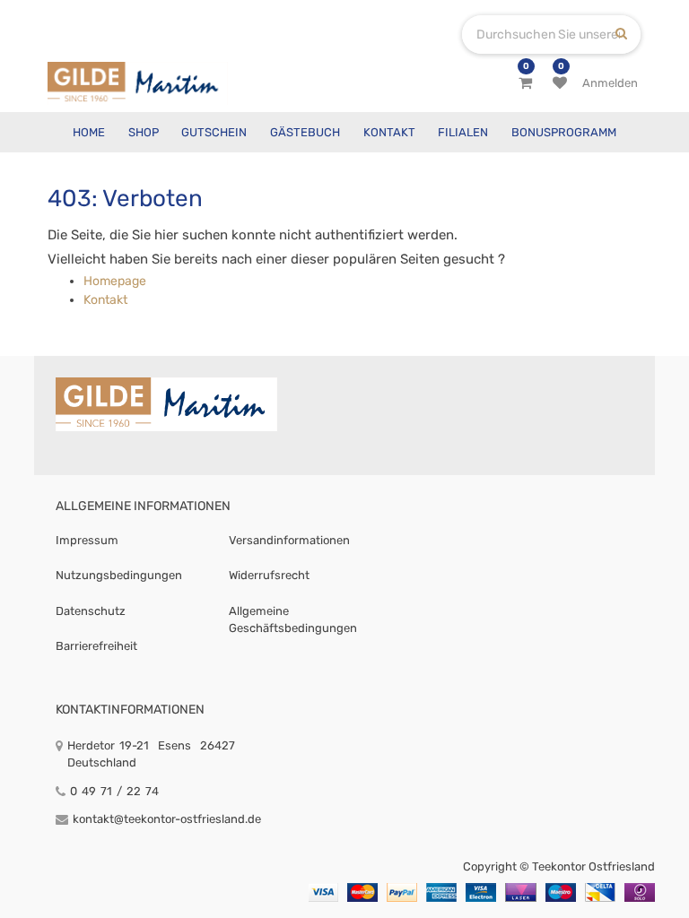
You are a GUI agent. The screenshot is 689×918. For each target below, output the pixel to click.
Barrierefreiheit (96, 646)
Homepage (114, 281)
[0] (525, 83)
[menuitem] (89, 132)
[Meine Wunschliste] (559, 83)
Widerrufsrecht (269, 575)
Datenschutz (91, 611)
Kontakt (105, 299)
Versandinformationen (289, 540)
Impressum (87, 540)
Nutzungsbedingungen (119, 575)
